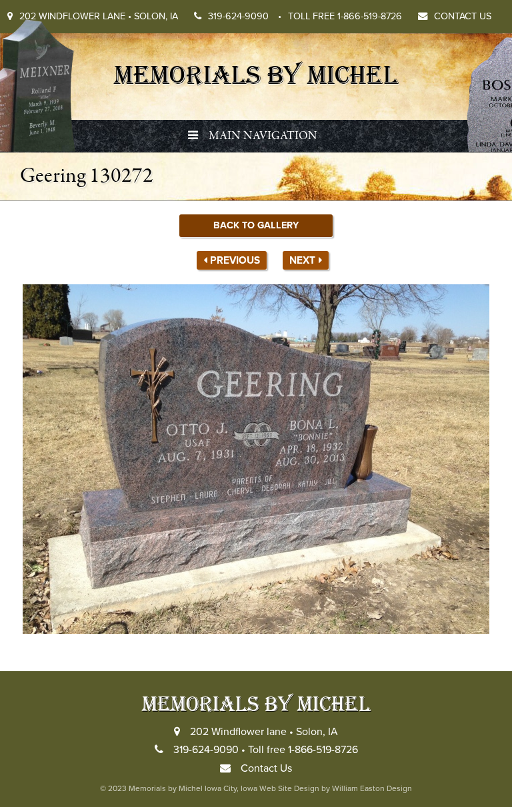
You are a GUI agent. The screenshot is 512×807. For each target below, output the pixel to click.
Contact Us (462, 16)
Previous (235, 260)
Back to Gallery (256, 225)
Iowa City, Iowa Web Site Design (262, 788)
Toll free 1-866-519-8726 (345, 16)
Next (302, 260)
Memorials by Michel (256, 73)
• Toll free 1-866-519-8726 (299, 749)
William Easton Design (372, 788)
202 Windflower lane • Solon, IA (98, 16)
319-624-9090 (244, 16)
